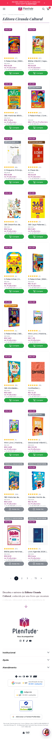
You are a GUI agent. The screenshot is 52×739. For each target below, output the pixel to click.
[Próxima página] (41, 578)
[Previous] (8, 3)
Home (4, 14)
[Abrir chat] (46, 732)
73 (36, 578)
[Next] (44, 3)
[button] (10, 8)
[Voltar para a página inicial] (26, 9)
